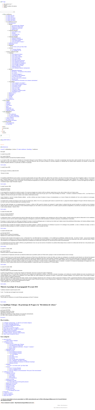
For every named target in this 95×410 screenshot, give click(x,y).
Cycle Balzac (12, 375)
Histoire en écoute (10, 379)
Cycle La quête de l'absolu (17, 65)
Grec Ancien (9, 105)
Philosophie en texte (10, 349)
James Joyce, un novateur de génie (10, 327)
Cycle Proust (12, 374)
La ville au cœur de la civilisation (19, 78)
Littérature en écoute (10, 373)
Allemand (8, 102)
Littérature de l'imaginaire (17, 39)
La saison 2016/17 (10, 16)
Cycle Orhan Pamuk (16, 40)
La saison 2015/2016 (10, 18)
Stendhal (14, 33)
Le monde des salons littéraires (18, 75)
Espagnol (8, 104)
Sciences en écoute (10, 385)
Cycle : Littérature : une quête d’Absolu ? (18, 360)
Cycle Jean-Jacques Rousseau (18, 60)
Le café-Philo (9, 124)
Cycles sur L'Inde (15, 88)
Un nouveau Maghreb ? (17, 74)
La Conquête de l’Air (16, 50)
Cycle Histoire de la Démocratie (16, 345)
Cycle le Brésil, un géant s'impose (19, 84)
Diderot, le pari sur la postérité (10, 330)
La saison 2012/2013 (8, 393)
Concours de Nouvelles (14, 116)
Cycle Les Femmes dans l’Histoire (16, 344)
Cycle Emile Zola (15, 34)
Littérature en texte (10, 350)
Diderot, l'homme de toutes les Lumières (12, 331)
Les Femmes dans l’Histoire (18, 25)
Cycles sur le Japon (16, 89)
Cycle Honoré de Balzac (17, 54)
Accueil (2, 149)
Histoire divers (15, 29)
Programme (5, 391)
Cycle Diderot (15, 35)
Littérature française (10, 110)
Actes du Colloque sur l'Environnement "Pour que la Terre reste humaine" (25, 370)
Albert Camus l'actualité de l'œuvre (11, 334)
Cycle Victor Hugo (16, 58)
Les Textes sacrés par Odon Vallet (19, 46)
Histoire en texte (9, 343)
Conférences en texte (8, 341)
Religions (11, 95)
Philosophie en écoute (11, 384)
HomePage (29, 149)
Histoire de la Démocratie (17, 26)
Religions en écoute (10, 386)
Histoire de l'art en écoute (11, 383)
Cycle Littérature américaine (18, 61)
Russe (7, 106)
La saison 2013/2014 (10, 20)
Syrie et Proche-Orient (16, 76)
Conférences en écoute (8, 371)
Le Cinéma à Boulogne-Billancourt (11, 324)
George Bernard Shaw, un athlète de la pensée (13, 329)
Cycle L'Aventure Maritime (15, 368)
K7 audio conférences (13, 115)
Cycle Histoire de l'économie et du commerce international (24, 80)
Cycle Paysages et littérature (18, 64)
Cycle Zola (11, 355)
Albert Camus (12, 376)
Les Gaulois (14, 73)
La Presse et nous (10, 119)
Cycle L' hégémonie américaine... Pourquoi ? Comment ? (21, 346)
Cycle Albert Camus (16, 31)
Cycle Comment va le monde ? (18, 83)
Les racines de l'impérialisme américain (11, 325)
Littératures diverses (13, 43)
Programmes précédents (11, 120)
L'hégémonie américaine (17, 28)
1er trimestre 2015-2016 (14, 390)
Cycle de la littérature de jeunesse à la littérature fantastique (22, 361)
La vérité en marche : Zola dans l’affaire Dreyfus (14, 332)
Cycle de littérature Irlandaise (15, 351)
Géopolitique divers (16, 91)
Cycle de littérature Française (15, 353)
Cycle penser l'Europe (16, 85)
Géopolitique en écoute (11, 380)
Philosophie (11, 44)
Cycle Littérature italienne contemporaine (21, 68)
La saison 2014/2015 (10, 19)
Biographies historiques (17, 70)
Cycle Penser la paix (16, 86)
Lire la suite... (4, 164)
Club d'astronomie (10, 122)
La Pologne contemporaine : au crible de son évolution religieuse (17, 322)
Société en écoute (10, 388)
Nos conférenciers (10, 99)
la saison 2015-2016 (10, 389)
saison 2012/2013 (7, 339)
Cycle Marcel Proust (16, 59)
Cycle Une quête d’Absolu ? (18, 41)
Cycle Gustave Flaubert (17, 56)
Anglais (8, 101)
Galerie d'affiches (10, 117)
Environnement (12, 23)
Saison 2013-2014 (7, 395)
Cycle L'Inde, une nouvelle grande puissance (19, 381)
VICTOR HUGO (13, 378)
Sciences (11, 97)
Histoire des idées (10, 109)
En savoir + (3, 317)
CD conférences (12, 114)
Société (10, 96)
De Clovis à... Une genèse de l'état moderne (21, 71)
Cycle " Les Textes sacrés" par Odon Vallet (18, 365)
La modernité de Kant (8, 326)
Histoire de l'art (12, 92)
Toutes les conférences (8, 394)
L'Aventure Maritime (16, 49)
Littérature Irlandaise (16, 38)
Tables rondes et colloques (12, 340)
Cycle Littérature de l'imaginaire (19, 63)
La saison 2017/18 (10, 15)
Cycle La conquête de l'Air (15, 369)
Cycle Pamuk (12, 358)
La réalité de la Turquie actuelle (18, 90)
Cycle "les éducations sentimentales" (17, 359)
